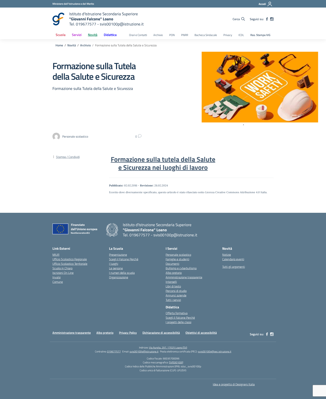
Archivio (158, 35)
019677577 (114, 351)
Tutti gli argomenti (233, 266)
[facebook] (267, 19)
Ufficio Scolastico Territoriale (69, 263)
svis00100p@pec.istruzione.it (214, 351)
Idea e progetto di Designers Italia (234, 384)
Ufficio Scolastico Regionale (69, 259)
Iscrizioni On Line (63, 272)
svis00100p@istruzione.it (144, 351)
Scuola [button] (60, 34)
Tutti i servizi (173, 300)
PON (172, 35)
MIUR (55, 254)
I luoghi (113, 263)
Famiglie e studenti (177, 259)
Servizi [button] (77, 34)
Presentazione (118, 254)
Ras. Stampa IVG (260, 35)
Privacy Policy (128, 332)
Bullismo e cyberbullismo (181, 268)
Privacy (227, 35)
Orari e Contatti (138, 35)
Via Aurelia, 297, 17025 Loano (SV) (168, 347)
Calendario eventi (233, 259)
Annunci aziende (176, 295)
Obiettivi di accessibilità (201, 332)
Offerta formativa (177, 313)
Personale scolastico (178, 254)
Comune (57, 282)
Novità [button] (92, 34)
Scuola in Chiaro (62, 268)
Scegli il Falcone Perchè (123, 259)
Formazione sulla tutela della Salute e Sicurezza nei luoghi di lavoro (163, 163)
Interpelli (171, 282)
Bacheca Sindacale (206, 35)
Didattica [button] (110, 34)
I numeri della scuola (122, 272)
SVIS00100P (176, 362)
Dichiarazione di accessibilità (161, 332)
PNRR (184, 35)
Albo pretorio (174, 272)
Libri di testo (173, 286)
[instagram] (272, 19)
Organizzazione (118, 277)
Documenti (172, 263)
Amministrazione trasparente (184, 277)
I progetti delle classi (178, 322)
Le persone (116, 268)
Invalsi (56, 277)
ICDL (241, 35)
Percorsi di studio (176, 291)
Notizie (226, 254)
